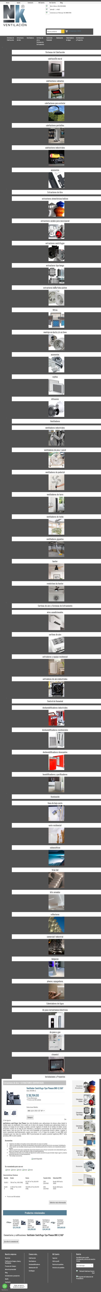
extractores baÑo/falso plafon (55, 287)
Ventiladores (30, 38)
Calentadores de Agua (70, 39)
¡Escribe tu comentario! (11, 1241)
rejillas (55, 376)
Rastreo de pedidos (57, 1264)
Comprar (30, 1117)
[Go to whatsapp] (4, 1286)
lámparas (55, 958)
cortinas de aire (55, 634)
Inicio (7, 2)
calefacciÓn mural (55, 58)
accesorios (55, 170)
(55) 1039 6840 (62, 6)
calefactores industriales (55, 147)
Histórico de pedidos (58, 1267)
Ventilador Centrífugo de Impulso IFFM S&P (16, 1222)
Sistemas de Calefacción (10, 39)
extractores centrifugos (55, 243)
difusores (55, 399)
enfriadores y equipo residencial (55, 656)
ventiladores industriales (55, 427)
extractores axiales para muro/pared (55, 220)
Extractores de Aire (20, 39)
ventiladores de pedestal (55, 472)
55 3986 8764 (67, 13)
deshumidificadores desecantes (55, 752)
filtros (55, 309)
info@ (58, 9)
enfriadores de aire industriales (55, 678)
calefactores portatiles (55, 125)
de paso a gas (55, 1032)
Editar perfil (55, 1261)
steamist (55, 1054)
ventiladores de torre (55, 494)
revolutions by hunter (55, 583)
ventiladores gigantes (55, 539)
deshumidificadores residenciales (55, 729)
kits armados (55, 892)
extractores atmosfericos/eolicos (55, 198)
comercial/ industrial (55, 936)
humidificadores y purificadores (55, 774)
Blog (61, 2)
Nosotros (7, 1258)
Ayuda (18, 2)
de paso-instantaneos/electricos (55, 1009)
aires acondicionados (55, 612)
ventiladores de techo (55, 516)
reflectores (55, 914)
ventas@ (52, 9)
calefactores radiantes (55, 80)
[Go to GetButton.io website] (5, 1290)
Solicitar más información (58, 1202)
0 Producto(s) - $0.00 (74, 31)
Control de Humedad (49, 39)
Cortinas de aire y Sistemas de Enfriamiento (40, 41)
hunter (55, 561)
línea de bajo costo (55, 803)
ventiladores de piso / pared (55, 449)
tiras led (55, 869)
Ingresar (54, 1258)
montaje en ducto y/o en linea (55, 332)
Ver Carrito (52, 2)
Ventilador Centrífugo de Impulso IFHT (60, 1222)
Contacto (30, 2)
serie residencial (55, 825)
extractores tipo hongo (55, 265)
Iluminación (59, 38)
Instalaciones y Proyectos (80, 39)
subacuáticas (55, 847)
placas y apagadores (55, 981)
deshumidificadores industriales (55, 707)
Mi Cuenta (41, 2)
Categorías (52, 47)
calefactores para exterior (55, 103)
